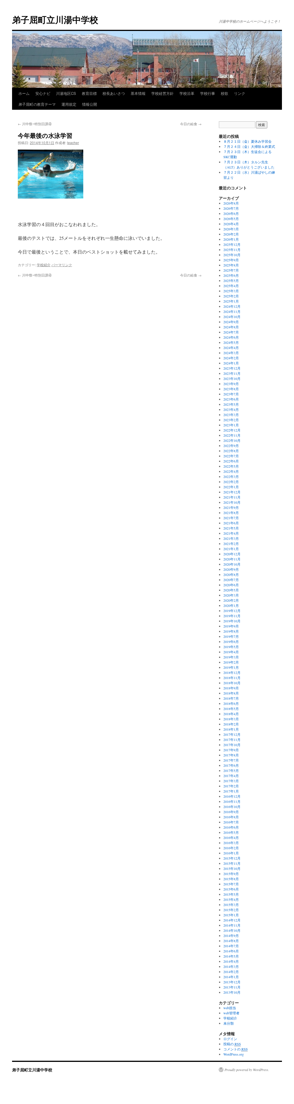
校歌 (224, 93)
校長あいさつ (113, 93)
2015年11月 (232, 863)
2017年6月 (231, 765)
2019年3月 (231, 657)
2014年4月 (231, 961)
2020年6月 (231, 585)
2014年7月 (231, 946)
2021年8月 (231, 512)
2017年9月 (231, 750)
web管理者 (231, 1013)
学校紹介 (44, 264)
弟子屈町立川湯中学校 (55, 19)
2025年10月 (232, 254)
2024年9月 (231, 321)
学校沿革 (186, 93)
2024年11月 (232, 311)
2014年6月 (231, 951)
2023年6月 (231, 399)
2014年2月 (231, 971)
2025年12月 (232, 244)
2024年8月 (231, 327)
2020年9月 (231, 569)
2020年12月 (232, 554)
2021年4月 (231, 533)
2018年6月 (231, 703)
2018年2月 (231, 724)
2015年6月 (231, 889)
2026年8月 (231, 203)
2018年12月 (232, 672)
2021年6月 (231, 523)
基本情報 (138, 93)
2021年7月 (231, 517)
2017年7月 (231, 760)
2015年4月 (231, 899)
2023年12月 (232, 368)
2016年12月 (232, 796)
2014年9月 (231, 935)
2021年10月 (232, 502)
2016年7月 (231, 822)
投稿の (232, 1044)
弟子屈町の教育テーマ (37, 104)
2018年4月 (231, 713)
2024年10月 (232, 316)
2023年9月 (231, 383)
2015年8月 (231, 878)
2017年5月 (231, 770)
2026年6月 (231, 213)
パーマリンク (61, 264)
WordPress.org (233, 1054)
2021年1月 (231, 548)
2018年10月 (232, 683)
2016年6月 (231, 827)
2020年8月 (231, 574)
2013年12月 (232, 982)
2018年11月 (232, 677)
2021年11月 (232, 497)
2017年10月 (232, 744)
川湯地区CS (66, 93)
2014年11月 (232, 925)
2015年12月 (232, 858)
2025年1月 (231, 301)
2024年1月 (231, 363)
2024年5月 (231, 342)
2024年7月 (231, 332)
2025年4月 (231, 285)
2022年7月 (231, 456)
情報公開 (89, 104)
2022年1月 (231, 487)
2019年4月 (231, 652)
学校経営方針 (162, 93)
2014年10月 (232, 930)
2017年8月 (231, 755)
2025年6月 (231, 275)
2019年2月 (231, 662)
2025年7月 (231, 270)
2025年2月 (231, 296)
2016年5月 (231, 832)
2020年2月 (231, 600)
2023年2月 (231, 419)
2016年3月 (231, 842)
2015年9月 (231, 873)
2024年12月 (232, 306)
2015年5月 (231, 894)
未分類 (228, 1023)
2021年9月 (231, 507)
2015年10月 (232, 868)
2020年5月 (231, 590)
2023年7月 (231, 394)
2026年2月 (231, 234)
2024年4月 (231, 347)
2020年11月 (232, 559)
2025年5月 (231, 280)
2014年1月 (231, 976)
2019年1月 (231, 667)
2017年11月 (232, 739)
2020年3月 (231, 595)
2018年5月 (231, 708)
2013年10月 (232, 992)
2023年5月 (231, 404)
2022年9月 (231, 445)
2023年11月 (232, 373)
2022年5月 (231, 466)
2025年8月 (231, 265)
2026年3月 (231, 229)
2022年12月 (232, 430)
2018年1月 (231, 729)
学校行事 (207, 93)
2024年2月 (231, 358)
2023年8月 (231, 389)
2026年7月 (231, 208)
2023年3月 (231, 414)
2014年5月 (231, 956)
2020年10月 (232, 564)
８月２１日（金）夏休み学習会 (247, 141)
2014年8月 (231, 940)
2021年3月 (231, 538)
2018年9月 (231, 688)
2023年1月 (231, 425)
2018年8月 (231, 693)
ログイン (230, 1038)
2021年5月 (231, 528)
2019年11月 (232, 615)
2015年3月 (231, 904)
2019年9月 (231, 626)
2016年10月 (232, 806)
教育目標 (89, 93)
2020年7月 (231, 579)
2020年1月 (231, 605)
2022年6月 (231, 461)
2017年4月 (231, 775)
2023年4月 (231, 409)
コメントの (235, 1049)
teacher (73, 142)
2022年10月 (232, 440)
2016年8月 (231, 817)
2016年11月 (232, 801)
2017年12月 (232, 734)
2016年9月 (231, 811)
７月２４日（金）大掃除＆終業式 (249, 146)
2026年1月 (231, 239)
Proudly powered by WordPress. (247, 1069)
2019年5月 (231, 646)
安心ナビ (42, 93)
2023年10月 (232, 378)
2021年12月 (232, 492)
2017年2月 (231, 786)
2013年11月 (232, 987)
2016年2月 (231, 848)
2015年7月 (231, 884)
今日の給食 (191, 123)
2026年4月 (231, 223)
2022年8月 (231, 450)
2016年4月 (231, 837)
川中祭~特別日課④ (35, 123)
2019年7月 (231, 636)
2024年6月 (231, 337)
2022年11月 (232, 435)
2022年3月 (231, 476)
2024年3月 (231, 352)
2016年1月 (231, 853)
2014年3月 (231, 966)
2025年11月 (232, 249)
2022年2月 (231, 481)
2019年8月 (231, 631)
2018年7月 (231, 698)
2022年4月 (231, 471)
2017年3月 (231, 781)
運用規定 (68, 104)
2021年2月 (231, 543)
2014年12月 (232, 920)
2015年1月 (231, 915)
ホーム (24, 93)
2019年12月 (232, 610)
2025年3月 (231, 291)
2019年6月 (231, 641)
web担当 (229, 1007)
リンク (239, 93)
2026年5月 (231, 218)
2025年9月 (231, 260)
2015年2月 (231, 909)
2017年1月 (231, 791)
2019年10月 (232, 621)
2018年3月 (231, 719)
